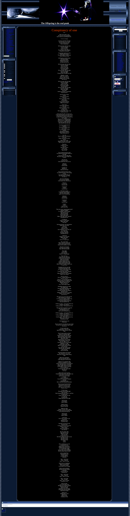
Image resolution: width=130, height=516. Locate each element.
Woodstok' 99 (8, 64)
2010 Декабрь (120, 66)
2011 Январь (120, 67)
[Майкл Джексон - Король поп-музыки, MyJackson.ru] (117, 77)
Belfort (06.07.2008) (9, 70)
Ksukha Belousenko (6, 504)
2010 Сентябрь (120, 62)
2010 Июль (119, 60)
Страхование (117, 93)
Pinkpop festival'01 (9, 74)
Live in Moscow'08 (9, 78)
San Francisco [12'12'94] (7, 72)
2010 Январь (120, 53)
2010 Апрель (120, 56)
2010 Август (120, 61)
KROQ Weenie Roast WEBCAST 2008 (9, 69)
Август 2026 (120, 36)
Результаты (6, 81)
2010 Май (119, 58)
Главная (113, 19)
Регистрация (118, 19)
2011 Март (119, 68)
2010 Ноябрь (120, 65)
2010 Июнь (119, 59)
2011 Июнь (119, 70)
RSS (120, 11)
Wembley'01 (8, 66)
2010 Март (119, 55)
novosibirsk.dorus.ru (118, 92)
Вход (123, 19)
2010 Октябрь (120, 64)
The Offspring (5, 505)
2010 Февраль (120, 54)
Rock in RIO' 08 (9, 65)
